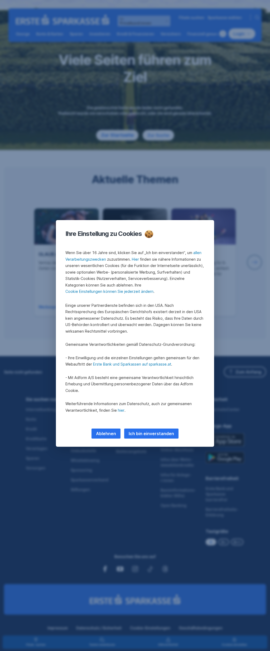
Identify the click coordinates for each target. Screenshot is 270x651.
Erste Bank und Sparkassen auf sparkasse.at (132, 364)
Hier (135, 259)
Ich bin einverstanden (151, 433)
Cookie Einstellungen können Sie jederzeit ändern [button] (109, 291)
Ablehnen (106, 433)
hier (121, 410)
